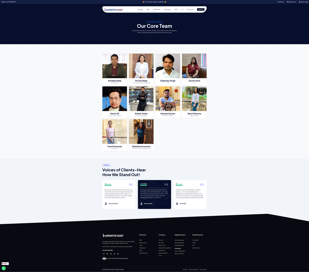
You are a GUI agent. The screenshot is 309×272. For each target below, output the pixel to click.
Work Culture (162, 245)
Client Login (304, 2)
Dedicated (156, 9)
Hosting (140, 9)
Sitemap (185, 269)
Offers (281, 2)
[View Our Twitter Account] (103, 253)
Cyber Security (196, 248)
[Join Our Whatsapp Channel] (114, 253)
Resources (190, 9)
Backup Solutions (179, 253)
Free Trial (200, 9)
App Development (179, 242)
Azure (141, 245)
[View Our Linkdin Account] (118, 253)
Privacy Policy (203, 269)
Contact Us (292, 2)
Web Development (179, 240)
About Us (161, 240)
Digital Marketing (179, 245)
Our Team (161, 242)
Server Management (180, 251)
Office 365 (195, 240)
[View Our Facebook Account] (107, 253)
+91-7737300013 (11, 2)
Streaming (167, 9)
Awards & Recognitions (165, 248)
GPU (176, 9)
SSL (193, 245)
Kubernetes (142, 248)
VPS (148, 9)
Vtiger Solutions (143, 253)
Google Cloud (142, 242)
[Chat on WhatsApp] (4, 268)
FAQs (160, 255)
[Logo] (119, 235)
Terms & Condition (193, 269)
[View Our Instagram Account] (110, 253)
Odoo (140, 250)
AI (182, 9)
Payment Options (163, 253)
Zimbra (194, 242)
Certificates (162, 250)
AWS (140, 240)
